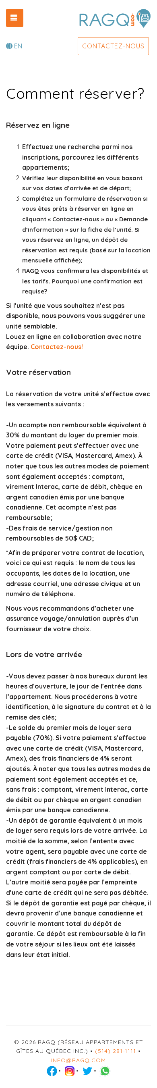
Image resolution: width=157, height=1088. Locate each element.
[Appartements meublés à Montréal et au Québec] (114, 18)
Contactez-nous (113, 46)
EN (18, 46)
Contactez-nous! (57, 347)
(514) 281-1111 (115, 1051)
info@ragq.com (78, 1060)
